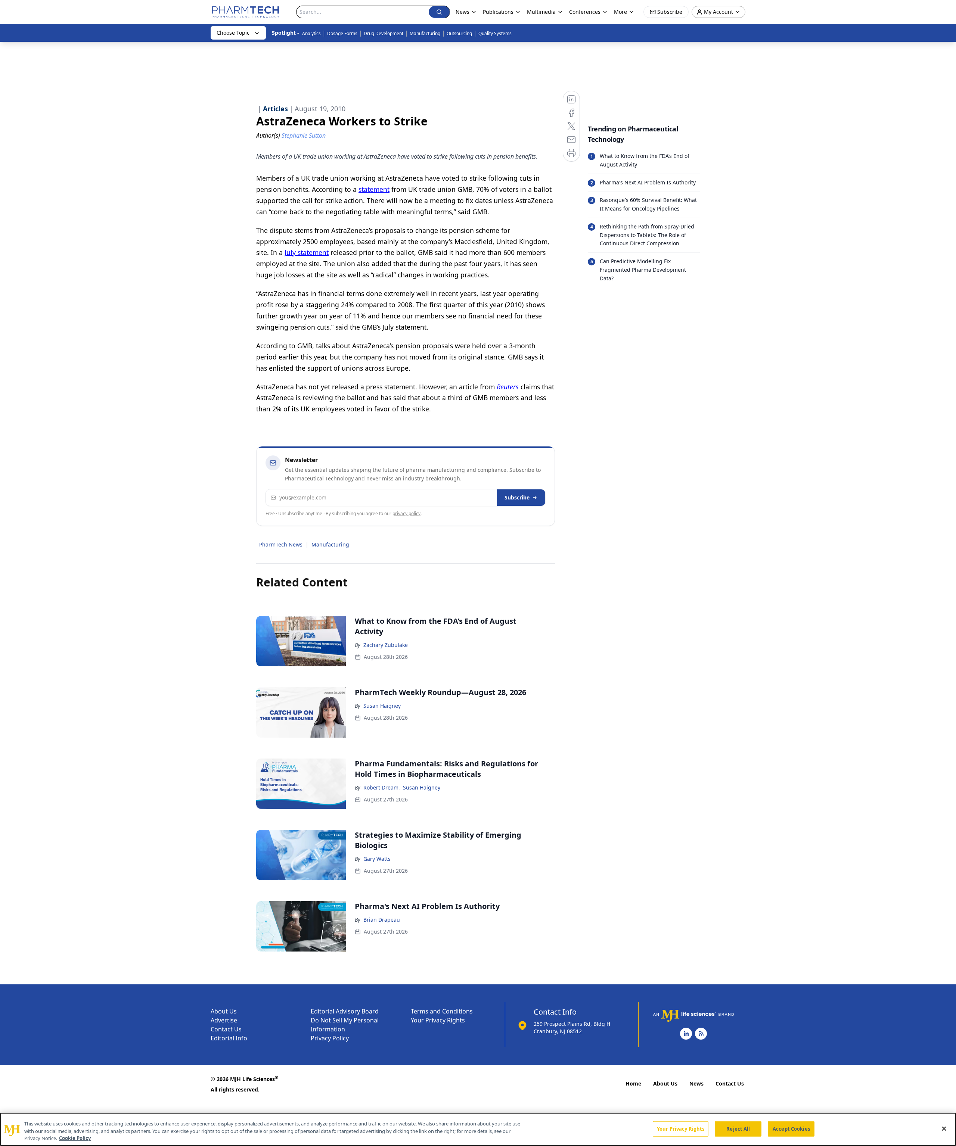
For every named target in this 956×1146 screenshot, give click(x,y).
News (696, 1083)
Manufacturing (425, 33)
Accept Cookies (791, 1128)
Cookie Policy (75, 1138)
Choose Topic (233, 32)
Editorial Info (229, 1038)
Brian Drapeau (381, 919)
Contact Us (226, 1029)
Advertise (224, 1020)
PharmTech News (280, 544)
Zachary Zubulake (385, 644)
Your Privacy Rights (438, 1020)
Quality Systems (495, 33)
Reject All (738, 1128)
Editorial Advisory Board (345, 1011)
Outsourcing (459, 33)
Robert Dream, (381, 787)
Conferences (584, 11)
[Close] (944, 1128)
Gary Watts (377, 858)
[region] (478, 1129)
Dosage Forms (342, 33)
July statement (307, 252)
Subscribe (517, 497)
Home (633, 1083)
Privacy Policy (330, 1038)
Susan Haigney (382, 705)
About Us (224, 1011)
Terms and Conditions (442, 1011)
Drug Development (383, 33)
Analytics (311, 33)
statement (373, 189)
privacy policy (406, 513)
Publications (498, 11)
